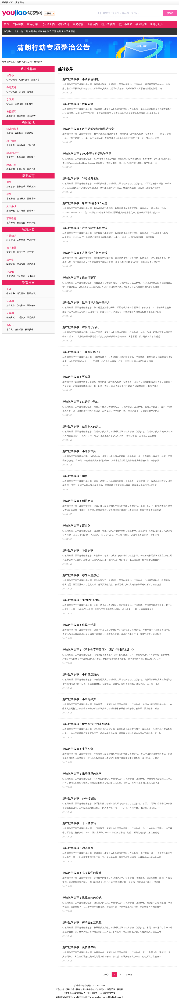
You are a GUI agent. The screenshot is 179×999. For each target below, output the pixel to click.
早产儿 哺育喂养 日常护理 (19, 327)
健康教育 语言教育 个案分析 (20, 143)
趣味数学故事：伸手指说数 (79, 798)
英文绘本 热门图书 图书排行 (20, 249)
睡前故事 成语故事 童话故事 (20, 261)
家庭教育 (78, 24)
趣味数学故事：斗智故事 (77, 550)
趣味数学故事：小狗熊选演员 (80, 674)
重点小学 (32, 24)
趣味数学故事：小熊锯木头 (79, 451)
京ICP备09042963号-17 (74, 993)
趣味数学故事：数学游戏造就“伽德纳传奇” (88, 128)
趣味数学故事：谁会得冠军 (79, 277)
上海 (21, 31)
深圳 (30, 31)
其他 (73, 31)
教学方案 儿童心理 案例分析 (20, 167)
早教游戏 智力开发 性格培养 (20, 196)
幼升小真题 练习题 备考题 (19, 89)
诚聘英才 (100, 989)
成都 (35, 31)
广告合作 (60, 989)
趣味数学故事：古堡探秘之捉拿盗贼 (84, 252)
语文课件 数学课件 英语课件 (20, 155)
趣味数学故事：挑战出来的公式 (82, 897)
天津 (54, 31)
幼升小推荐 (28, 69)
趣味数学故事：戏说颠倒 (77, 848)
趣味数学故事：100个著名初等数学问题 (86, 153)
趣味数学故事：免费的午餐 (79, 947)
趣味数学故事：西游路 (76, 525)
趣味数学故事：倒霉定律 (77, 500)
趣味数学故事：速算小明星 (79, 624)
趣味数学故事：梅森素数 (77, 104)
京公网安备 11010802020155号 (101, 993)
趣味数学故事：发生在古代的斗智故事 (86, 724)
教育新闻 (141, 24)
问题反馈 (111, 989)
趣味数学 (38, 61)
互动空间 (27, 61)
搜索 (170, 13)
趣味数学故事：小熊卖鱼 (77, 748)
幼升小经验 (125, 24)
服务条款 (90, 989)
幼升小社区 (157, 24)
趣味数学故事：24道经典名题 (80, 178)
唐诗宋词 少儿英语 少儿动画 (20, 274)
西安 (49, 31)
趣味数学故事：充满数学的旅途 (82, 872)
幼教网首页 (7, 2)
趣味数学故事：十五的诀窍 (79, 823)
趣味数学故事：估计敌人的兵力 (82, 426)
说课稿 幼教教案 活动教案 (19, 130)
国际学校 (18, 24)
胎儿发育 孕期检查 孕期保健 (20, 303)
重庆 (68, 31)
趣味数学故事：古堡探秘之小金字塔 (84, 228)
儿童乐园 (92, 24)
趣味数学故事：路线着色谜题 (80, 79)
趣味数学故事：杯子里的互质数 (82, 922)
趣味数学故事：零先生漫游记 (80, 575)
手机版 (120, 989)
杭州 (59, 31)
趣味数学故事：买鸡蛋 (76, 376)
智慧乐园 (28, 229)
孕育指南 (28, 283)
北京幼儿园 (48, 24)
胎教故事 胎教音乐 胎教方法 (20, 184)
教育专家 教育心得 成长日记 (20, 220)
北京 (16, 31)
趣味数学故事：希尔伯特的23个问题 (84, 203)
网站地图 (80, 989)
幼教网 (59, 997)
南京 (45, 31)
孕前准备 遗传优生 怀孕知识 (20, 291)
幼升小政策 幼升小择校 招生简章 (23, 77)
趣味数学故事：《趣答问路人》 (82, 352)
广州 (26, 31)
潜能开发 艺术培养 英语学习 (20, 208)
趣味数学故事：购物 (75, 476)
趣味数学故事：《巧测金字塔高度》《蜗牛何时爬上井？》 (98, 649)
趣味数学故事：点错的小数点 (80, 401)
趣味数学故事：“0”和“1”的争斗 (81, 600)
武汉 (40, 31)
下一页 (129, 974)
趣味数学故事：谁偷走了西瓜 (80, 327)
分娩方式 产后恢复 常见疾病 (20, 315)
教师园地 (63, 24)
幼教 (19, 61)
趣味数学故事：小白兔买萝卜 (80, 699)
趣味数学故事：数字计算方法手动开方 (86, 302)
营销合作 (70, 989)
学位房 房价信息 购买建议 (19, 101)
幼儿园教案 (108, 24)
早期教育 (28, 176)
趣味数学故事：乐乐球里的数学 (82, 773)
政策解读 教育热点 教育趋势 (20, 113)
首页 (6, 24)
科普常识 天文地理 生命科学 (20, 237)
